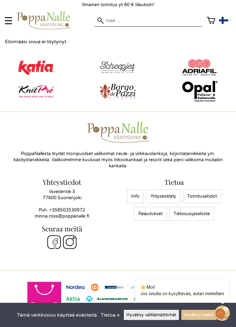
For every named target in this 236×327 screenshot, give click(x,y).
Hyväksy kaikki (199, 314)
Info (135, 196)
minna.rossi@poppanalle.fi (62, 216)
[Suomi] (225, 20)
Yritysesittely (163, 196)
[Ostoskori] (211, 20)
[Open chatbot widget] (222, 313)
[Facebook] (54, 243)
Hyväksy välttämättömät (151, 314)
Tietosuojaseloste (192, 213)
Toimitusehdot (202, 196)
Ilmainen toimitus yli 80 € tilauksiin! (118, 4)
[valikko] (8, 20)
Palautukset (150, 213)
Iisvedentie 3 (62, 191)
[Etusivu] (46, 28)
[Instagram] (70, 243)
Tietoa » (110, 315)
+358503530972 (67, 210)
